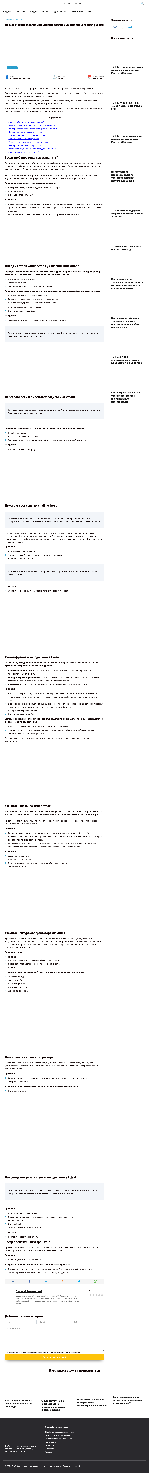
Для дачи (33, 11)
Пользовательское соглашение (58, 1439)
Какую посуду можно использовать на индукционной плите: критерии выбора (53, 1405)
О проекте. (20, 1451)
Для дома (7, 11)
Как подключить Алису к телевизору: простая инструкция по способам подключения (125, 322)
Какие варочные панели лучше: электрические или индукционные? (127, 1400)
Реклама (67, 4)
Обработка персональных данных (59, 1432)
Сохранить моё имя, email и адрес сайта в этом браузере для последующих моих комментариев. (43, 1353)
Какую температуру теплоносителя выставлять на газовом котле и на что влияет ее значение (127, 284)
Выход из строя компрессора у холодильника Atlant (33, 125)
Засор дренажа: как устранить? (23, 152)
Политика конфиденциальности (59, 1435)
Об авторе (49, 1445)
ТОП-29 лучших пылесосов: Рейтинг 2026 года (126, 248)
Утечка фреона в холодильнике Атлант (27, 135)
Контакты (79, 4)
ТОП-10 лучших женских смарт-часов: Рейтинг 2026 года (126, 106)
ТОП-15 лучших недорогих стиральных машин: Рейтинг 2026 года (127, 213)
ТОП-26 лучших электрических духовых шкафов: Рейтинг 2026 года (126, 360)
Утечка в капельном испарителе (23, 139)
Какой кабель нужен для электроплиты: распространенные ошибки (92, 1402)
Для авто (46, 11)
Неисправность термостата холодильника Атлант (32, 129)
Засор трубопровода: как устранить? (26, 122)
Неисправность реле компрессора (24, 145)
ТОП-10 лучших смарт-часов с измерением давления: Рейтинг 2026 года (127, 70)
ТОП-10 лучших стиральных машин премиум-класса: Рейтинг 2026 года (126, 139)
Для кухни (20, 11)
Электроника (76, 11)
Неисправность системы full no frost (25, 132)
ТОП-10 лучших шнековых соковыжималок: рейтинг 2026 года (19, 1403)
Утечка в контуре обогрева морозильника (28, 142)
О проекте (49, 1449)
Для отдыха (60, 11)
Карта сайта (50, 1442)
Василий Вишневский (29, 1291)
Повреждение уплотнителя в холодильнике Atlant (32, 149)
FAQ (89, 11)
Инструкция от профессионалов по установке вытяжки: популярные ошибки (123, 176)
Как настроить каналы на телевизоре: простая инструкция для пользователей (125, 397)
